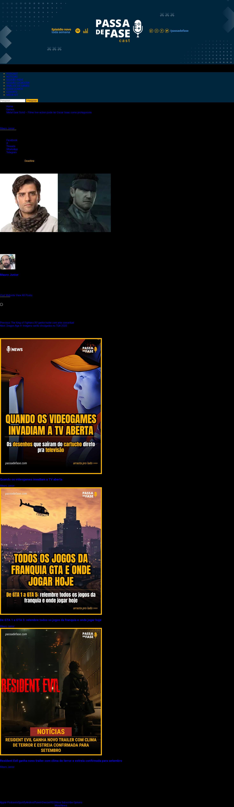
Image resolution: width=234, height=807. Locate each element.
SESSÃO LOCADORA (17, 82)
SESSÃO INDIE (14, 79)
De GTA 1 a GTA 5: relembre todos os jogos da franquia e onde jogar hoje (50, 620)
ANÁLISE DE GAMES (17, 85)
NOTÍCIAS (12, 76)
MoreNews (61, 805)
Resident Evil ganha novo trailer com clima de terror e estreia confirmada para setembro (61, 761)
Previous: (37, 322)
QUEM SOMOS (14, 88)
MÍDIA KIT (12, 94)
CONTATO (11, 91)
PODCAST (12, 73)
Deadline (29, 160)
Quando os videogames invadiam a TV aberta (31, 479)
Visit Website (8, 295)
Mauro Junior (7, 128)
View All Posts (24, 295)
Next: (33, 325)
